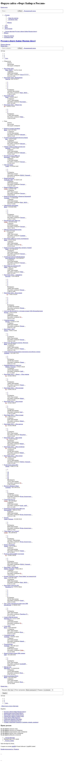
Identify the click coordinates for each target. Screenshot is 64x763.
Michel (22, 398)
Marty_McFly (9, 70)
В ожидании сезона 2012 (11, 465)
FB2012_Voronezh (25, 175)
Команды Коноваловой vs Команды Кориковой (17, 196)
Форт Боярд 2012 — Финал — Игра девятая (16, 374)
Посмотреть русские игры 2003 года (14, 508)
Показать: (5, 690)
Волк (5, 627)
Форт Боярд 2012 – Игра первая (13, 293)
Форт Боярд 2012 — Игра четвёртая (14, 446)
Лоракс (6, 330)
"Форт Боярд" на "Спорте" (11, 531)
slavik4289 (23, 664)
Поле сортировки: (20, 690)
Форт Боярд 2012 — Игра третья (13, 455)
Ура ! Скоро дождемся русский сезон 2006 (16, 603)
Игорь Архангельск (25, 496)
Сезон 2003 (7, 626)
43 (8, 478)
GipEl (21, 371)
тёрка (5, 578)
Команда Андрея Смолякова (12, 128)
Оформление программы (11, 205)
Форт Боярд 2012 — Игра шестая (13, 424)
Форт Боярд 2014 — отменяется (13, 275)
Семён (7, 166)
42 (8, 477)
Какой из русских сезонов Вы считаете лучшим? (18, 247)
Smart (6, 97)
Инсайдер (23, 434)
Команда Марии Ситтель (11, 187)
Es (4, 106)
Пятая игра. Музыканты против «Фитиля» (16, 342)
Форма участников (9, 544)
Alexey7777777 (24, 74)
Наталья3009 (7, 510)
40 (8, 474)
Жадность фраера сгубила (11, 486)
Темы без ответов (9, 36)
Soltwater (22, 134)
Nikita (21, 117)
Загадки (6, 517)
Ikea (6, 139)
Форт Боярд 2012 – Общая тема (13, 104)
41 (8, 475)
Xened (22, 600)
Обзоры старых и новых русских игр (14, 146)
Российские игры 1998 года (12, 155)
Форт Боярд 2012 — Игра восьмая (13, 388)
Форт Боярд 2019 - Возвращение (13, 77)
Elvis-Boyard (7, 605)
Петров (22, 290)
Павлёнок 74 (9, 587)
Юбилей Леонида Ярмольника (12, 229)
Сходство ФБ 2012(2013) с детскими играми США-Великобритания (23, 311)
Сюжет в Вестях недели (11, 617)
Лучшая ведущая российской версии (14, 256)
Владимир (23, 101)
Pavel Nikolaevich (10, 258)
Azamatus (6, 198)
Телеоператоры (8, 644)
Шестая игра (7, 667)
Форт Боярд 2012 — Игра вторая (13, 401)
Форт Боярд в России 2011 (11, 585)
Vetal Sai (7, 79)
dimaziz (22, 641)
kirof (21, 412)
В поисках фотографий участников (14, 553)
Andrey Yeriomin (8, 519)
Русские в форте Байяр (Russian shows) (18, 41)
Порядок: (40, 690)
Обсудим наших (8, 164)
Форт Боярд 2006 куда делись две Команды (16, 238)
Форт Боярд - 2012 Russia (11, 567)
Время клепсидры (9, 178)
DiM (5, 655)
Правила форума (5, 44)
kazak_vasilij (23, 505)
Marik (5, 240)
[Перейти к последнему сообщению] (29, 74)
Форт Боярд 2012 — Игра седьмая (13, 415)
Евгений (7, 276)
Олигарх (22, 161)
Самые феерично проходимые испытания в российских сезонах (22, 351)
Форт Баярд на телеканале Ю (12, 265)
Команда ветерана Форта (11, 676)
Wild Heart (7, 668)
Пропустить (4, 7)
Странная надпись (9, 320)
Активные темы (8, 37)
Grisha (6, 189)
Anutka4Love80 (8, 180)
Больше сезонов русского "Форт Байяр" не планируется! (20, 576)
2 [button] (4, 55)
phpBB (14, 746)
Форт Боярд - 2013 (9, 329)
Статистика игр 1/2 (9, 499)
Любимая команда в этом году (12, 365)
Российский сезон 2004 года (12, 220)
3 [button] (4, 57)
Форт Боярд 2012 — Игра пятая (13, 437)
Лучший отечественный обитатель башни (16, 137)
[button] (6, 58)
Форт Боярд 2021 (9, 68)
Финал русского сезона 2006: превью (14, 653)
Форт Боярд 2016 (9, 95)
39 (8, 472)
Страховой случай (9, 635)
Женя (5, 130)
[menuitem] (12, 18)
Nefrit (6, 249)
